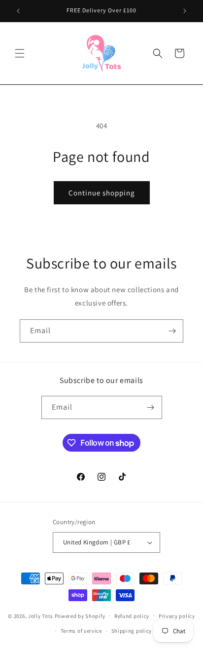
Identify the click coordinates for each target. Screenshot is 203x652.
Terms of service (81, 630)
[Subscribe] (172, 331)
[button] (20, 53)
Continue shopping (101, 192)
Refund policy (131, 616)
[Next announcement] (185, 11)
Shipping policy (131, 630)
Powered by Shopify (80, 615)
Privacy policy (177, 616)
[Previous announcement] (18, 11)
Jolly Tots (41, 615)
